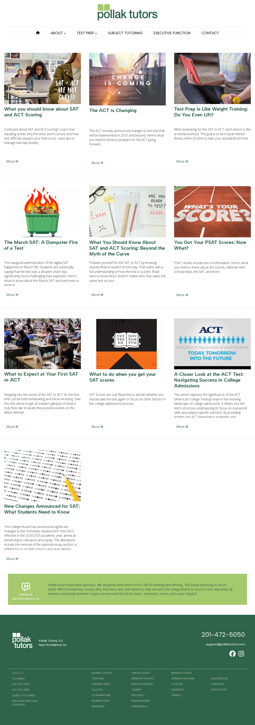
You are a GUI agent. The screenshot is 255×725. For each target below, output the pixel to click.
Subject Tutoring (125, 32)
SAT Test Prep (21, 684)
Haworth (217, 684)
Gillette (97, 689)
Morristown (100, 700)
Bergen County (181, 673)
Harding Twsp (101, 684)
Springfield (139, 706)
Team (54, 55)
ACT (79, 55)
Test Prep (87, 32)
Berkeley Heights (142, 678)
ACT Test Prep (21, 690)
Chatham (98, 678)
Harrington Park (182, 678)
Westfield (138, 695)
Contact (210, 32)
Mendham (98, 706)
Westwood (219, 689)
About (58, 32)
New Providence (142, 684)
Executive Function (172, 32)
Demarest (177, 689)
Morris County (102, 673)
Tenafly (176, 695)
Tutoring (18, 678)
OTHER (81, 67)
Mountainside (140, 700)
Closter (176, 684)
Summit (136, 689)
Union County (140, 673)
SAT (79, 43)
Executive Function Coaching (24, 702)
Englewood (219, 678)
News (55, 67)
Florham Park (101, 695)
